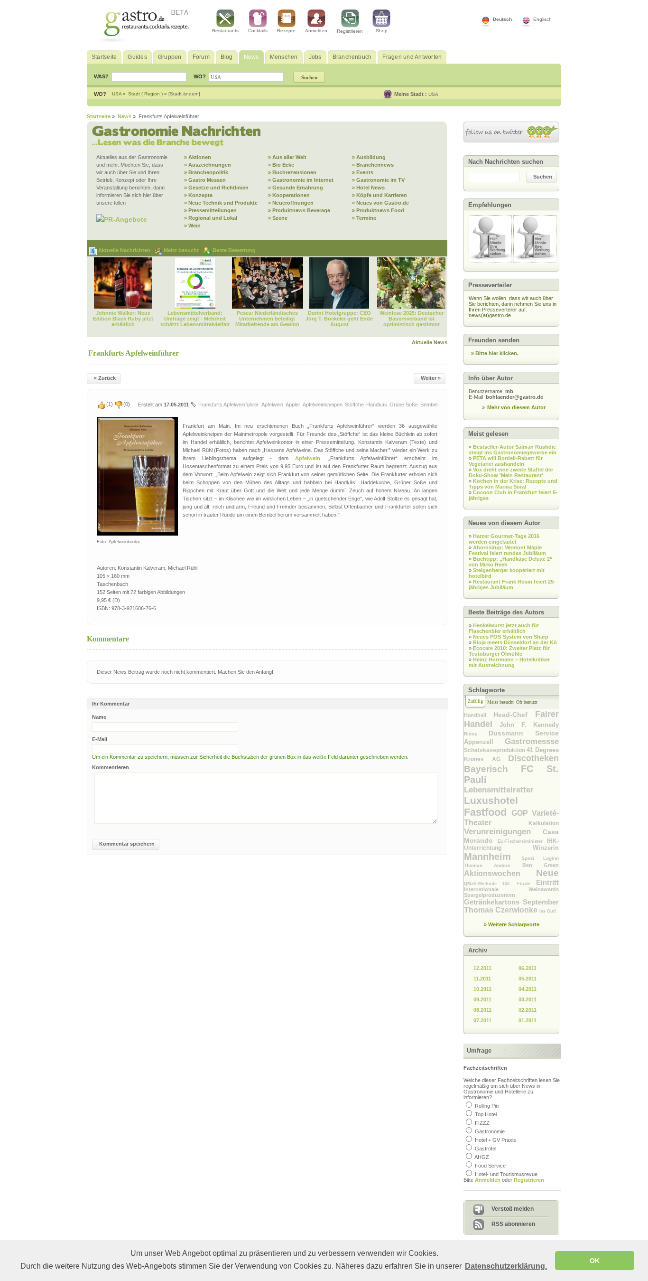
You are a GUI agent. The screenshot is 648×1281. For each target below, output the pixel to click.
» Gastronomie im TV (378, 180)
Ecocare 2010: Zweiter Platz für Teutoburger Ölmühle (509, 651)
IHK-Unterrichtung (511, 844)
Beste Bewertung (234, 250)
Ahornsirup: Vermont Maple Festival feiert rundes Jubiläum (507, 550)
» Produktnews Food (378, 210)
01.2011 (527, 1020)
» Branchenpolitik (206, 172)
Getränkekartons (493, 902)
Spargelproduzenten (489, 895)
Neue (547, 873)
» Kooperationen (289, 195)
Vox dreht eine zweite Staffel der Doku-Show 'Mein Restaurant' (511, 472)
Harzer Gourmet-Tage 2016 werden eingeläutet (504, 539)
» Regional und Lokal (210, 218)
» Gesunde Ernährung (295, 187)
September (541, 902)
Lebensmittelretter (499, 789)
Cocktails (258, 30)
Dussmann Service (524, 733)
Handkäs (376, 404)
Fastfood (487, 812)
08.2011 (482, 1010)
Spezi (532, 858)
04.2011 (527, 989)
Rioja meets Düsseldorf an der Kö (515, 642)
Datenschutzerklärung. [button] (506, 1266)
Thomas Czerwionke (501, 910)
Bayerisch (492, 769)
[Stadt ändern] (184, 93)
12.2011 (482, 968)
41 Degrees (543, 750)
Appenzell (484, 741)
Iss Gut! (547, 911)
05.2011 (527, 978)
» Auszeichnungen (207, 165)
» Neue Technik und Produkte (221, 203)
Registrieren (350, 31)
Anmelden (316, 30)
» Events (362, 172)
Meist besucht (182, 250)
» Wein (192, 225)
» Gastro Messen (205, 180)
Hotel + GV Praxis (495, 1140)
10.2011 (482, 989)
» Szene (277, 218)
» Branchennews (373, 165)
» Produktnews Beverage (299, 210)
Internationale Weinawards (511, 889)
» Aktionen (197, 157)
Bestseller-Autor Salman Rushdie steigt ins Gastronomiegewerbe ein (512, 449)
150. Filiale (519, 883)
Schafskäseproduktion (495, 750)
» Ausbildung (369, 157)
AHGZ (481, 1157)
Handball (478, 715)
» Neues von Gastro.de (380, 203)
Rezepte (286, 30)
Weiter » (431, 378)
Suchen (542, 176)
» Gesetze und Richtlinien (216, 187)
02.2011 (527, 1010)
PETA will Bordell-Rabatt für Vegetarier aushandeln (506, 461)
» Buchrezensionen (292, 172)
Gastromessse (532, 741)
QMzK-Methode (483, 883)
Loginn (551, 858)
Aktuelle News (429, 342)
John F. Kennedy (529, 724)
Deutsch (502, 19)
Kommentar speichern (127, 844)
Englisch (542, 19)
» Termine (364, 218)
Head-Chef (514, 714)
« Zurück (105, 378)
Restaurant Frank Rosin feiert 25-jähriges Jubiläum (512, 584)
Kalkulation (543, 823)
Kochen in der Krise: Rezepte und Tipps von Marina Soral (513, 484)
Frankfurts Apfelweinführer (228, 404)
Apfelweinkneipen (323, 404)
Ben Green (540, 865)
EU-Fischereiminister (522, 841)
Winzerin (546, 847)
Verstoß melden (512, 1209)
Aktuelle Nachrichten (125, 250)
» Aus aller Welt (287, 157)
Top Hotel (486, 1114)
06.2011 (527, 968)
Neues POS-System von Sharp (510, 637)
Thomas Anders (493, 865)
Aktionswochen (500, 873)
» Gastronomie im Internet (300, 180)
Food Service (490, 1165)
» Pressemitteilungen (210, 210)
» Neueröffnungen (291, 203)
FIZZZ (482, 1123)
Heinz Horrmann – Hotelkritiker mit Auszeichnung (509, 662)
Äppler (293, 404)
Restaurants (225, 30)
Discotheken (533, 758)
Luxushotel (491, 800)
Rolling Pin (487, 1106)
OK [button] (595, 1260)
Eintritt (547, 882)
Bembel (428, 404)
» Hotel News (368, 187)
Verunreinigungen (503, 831)
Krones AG (486, 759)
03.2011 (527, 999)
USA (433, 94)
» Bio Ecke (281, 165)
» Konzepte (198, 195)
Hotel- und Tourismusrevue (506, 1174)
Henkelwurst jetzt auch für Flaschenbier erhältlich (504, 628)
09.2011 (482, 999)
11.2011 (482, 978)
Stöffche (354, 404)
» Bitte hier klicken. (494, 353)
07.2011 (482, 1020)
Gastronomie (490, 1131)
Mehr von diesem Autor (516, 407)
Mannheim (492, 856)
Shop (382, 30)
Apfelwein (272, 404)
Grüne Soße (403, 404)
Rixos (476, 733)
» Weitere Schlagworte (511, 924)
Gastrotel (485, 1148)
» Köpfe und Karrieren (379, 195)
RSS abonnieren (513, 1224)
